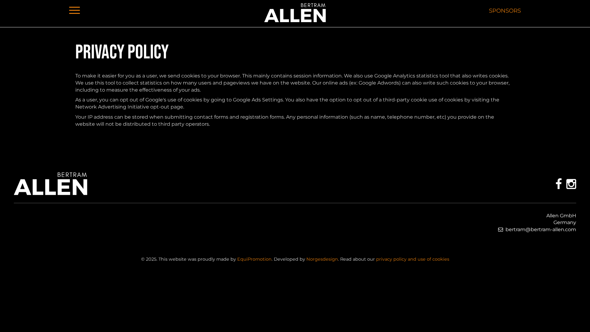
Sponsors (505, 10)
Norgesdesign (322, 259)
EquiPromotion (254, 259)
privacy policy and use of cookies (412, 259)
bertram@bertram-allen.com (540, 229)
